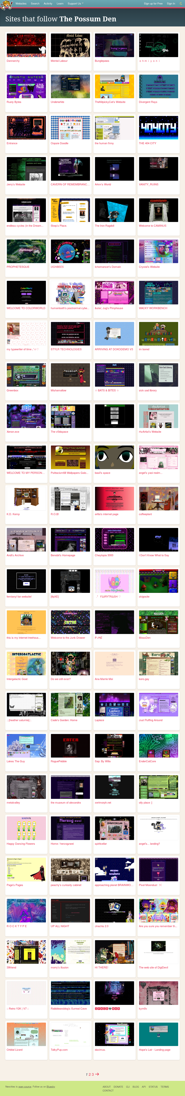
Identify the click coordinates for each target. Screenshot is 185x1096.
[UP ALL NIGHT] (70, 911)
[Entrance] (26, 128)
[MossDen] (158, 622)
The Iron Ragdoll (104, 225)
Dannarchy (13, 61)
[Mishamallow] (70, 375)
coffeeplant (145, 514)
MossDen (144, 637)
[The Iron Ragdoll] (114, 210)
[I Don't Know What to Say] (158, 540)
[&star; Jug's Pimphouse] (114, 293)
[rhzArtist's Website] (158, 416)
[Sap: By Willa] (114, 746)
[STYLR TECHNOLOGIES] (70, 334)
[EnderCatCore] (158, 746)
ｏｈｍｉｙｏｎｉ (150, 61)
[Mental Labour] (70, 45)
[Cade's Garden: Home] (70, 705)
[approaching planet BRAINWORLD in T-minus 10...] (114, 869)
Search (35, 3)
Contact (108, 1090)
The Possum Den (87, 19)
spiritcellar (101, 843)
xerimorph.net (103, 802)
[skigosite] (158, 581)
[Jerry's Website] (26, 169)
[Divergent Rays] (158, 86)
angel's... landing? (149, 843)
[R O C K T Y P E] (26, 911)
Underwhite (57, 102)
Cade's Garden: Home (64, 720)
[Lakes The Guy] (26, 746)
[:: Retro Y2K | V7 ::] (26, 993)
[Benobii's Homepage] (70, 540)
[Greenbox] (26, 375)
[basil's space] (114, 457)
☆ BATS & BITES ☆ (107, 390)
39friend (11, 967)
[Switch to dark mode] (181, 3)
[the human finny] (114, 128)
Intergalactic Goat (17, 679)
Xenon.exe (13, 431)
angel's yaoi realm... (150, 473)
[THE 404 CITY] (158, 128)
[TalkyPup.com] (70, 1034)
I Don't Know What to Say (154, 555)
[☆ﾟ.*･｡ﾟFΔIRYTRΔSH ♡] (114, 581)
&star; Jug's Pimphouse (109, 308)
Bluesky (51, 1086)
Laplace (99, 720)
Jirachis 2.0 (101, 926)
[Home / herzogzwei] (70, 828)
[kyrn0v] (158, 993)
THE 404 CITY (147, 143)
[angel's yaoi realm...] (158, 457)
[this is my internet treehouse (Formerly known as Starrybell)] (26, 622)
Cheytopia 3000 (104, 555)
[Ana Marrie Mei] (114, 663)
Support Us (74, 3)
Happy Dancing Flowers (21, 843)
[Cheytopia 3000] (114, 540)
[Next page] (97, 1074)
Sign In (171, 3)
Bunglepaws (102, 61)
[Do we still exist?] (70, 663)
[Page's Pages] (26, 869)
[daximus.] (114, 1034)
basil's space (102, 473)
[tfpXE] (55, 596)
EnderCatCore (147, 761)
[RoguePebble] (70, 746)
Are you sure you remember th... (158, 926)
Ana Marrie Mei (104, 679)
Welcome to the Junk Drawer (68, 637)
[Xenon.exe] (26, 416)
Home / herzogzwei (62, 843)
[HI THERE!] (114, 952)
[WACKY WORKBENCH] (158, 293)
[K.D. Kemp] (26, 499)
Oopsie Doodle (59, 143)
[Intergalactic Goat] (26, 663)
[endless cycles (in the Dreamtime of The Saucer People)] (26, 210)
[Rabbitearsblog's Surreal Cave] (70, 993)
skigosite (144, 596)
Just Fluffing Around (150, 720)
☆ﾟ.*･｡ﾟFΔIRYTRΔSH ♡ (108, 596)
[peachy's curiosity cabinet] (70, 869)
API (144, 1086)
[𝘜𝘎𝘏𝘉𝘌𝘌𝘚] (70, 251)
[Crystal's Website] (158, 251)
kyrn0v (143, 1008)
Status (153, 1086)
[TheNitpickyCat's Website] (114, 86)
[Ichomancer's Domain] (114, 251)
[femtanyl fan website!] (26, 581)
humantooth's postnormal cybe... (70, 308)
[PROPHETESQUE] (26, 251)
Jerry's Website (16, 184)
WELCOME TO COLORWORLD (26, 308)
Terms (165, 1086)
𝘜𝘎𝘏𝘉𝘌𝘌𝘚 (57, 267)
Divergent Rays (148, 102)
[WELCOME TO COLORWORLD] (26, 293)
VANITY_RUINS (148, 184)
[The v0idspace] (70, 416)
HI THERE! (101, 967)
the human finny (104, 143)
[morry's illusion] (70, 952)
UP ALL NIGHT (60, 926)
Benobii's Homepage (63, 555)
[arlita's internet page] (114, 499)
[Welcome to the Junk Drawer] (70, 622)
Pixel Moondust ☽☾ (151, 885)
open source (24, 1086)
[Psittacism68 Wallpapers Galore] (70, 457)
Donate (118, 1086)
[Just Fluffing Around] (158, 705)
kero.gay (144, 679)
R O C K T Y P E (17, 926)
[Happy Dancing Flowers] (26, 828)
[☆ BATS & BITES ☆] (114, 375)
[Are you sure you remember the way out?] (158, 911)
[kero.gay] (158, 663)
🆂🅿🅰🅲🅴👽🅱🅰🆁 (107, 1008)
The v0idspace (59, 431)
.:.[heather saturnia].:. (19, 720)
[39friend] (26, 952)
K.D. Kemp (13, 514)
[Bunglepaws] (114, 45)
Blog (136, 1086)
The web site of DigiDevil (153, 967)
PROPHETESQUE (18, 267)
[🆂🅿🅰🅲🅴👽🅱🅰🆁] (114, 993)
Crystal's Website (149, 267)
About (107, 1086)
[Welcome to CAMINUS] (158, 210)
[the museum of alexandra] (70, 787)
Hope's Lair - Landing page (154, 1049)
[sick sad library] (158, 375)
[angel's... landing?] (158, 828)
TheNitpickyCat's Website (110, 102)
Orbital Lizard (14, 1049)
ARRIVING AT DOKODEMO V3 (114, 349)
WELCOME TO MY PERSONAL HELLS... (26, 473)
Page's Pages (15, 885)
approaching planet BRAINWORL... (114, 885)
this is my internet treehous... (24, 637)
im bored (144, 349)
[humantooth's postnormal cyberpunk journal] (70, 293)
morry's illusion (59, 967)
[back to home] (6, 5)
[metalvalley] (26, 787)
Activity (48, 3)
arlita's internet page (106, 514)
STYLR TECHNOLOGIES (66, 349)
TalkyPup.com (59, 1049)
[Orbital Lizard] (26, 1034)
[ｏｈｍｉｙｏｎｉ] (158, 45)
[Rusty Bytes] (26, 86)
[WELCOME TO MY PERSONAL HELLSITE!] (26, 457)
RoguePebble (59, 761)
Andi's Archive (15, 555)
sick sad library (148, 390)
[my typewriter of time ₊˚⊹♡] (26, 334)
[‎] (114, 416)
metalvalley (13, 802)
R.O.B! (55, 514)
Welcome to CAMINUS (152, 225)
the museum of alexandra (66, 802)
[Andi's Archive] (26, 540)
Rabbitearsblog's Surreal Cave (69, 1008)
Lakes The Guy (16, 761)
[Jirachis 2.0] (114, 911)
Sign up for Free (153, 3)
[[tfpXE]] (70, 581)
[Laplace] (114, 705)
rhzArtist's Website (150, 431)
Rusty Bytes (14, 102)
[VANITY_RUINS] (158, 169)
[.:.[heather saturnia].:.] (26, 705)
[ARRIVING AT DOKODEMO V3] (114, 334)
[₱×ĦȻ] (114, 622)
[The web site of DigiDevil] (158, 952)
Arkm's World (103, 184)
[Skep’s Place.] (70, 210)
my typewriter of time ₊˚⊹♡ (23, 349)
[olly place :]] (158, 787)
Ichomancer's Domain (108, 267)
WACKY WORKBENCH (153, 308)
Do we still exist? (61, 679)
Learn (60, 3)
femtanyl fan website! (19, 596)
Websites (21, 3)
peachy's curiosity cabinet (66, 885)
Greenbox (12, 390)
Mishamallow (58, 390)
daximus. (100, 1049)
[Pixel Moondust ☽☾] (158, 869)
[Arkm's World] (114, 169)
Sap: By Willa (103, 761)
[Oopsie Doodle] (70, 128)
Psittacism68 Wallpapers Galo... (69, 473)
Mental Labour (59, 61)
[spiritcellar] (114, 828)
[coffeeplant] (158, 499)
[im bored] (158, 334)
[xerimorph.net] (114, 787)
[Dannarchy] (26, 45)
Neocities (10, 1086)
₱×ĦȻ (98, 637)
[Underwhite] (70, 86)
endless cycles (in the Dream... (25, 225)
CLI (128, 1086)
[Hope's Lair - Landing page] (158, 1034)
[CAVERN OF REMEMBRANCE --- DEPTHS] (70, 169)
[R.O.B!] (70, 499)
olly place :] (145, 802)
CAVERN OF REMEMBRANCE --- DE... (70, 184)
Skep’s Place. (59, 225)
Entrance (12, 143)
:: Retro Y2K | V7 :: (18, 1008)
